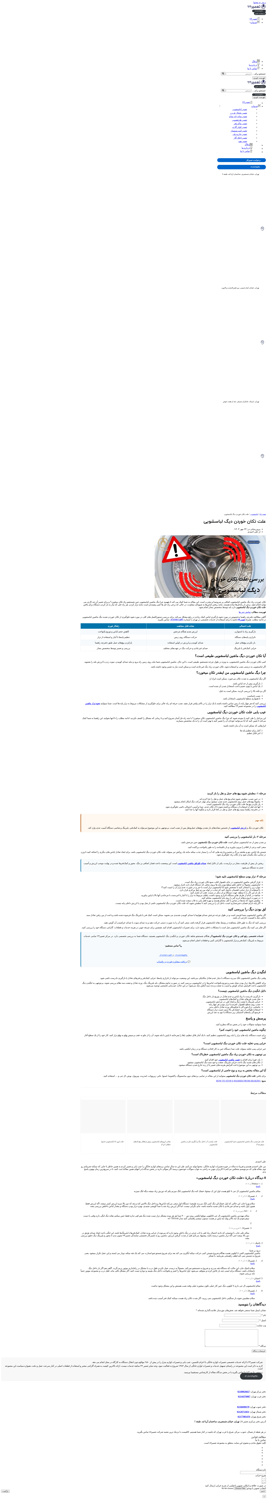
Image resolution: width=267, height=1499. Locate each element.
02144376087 (244, 1396)
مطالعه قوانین (258, 1437)
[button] (249, 22)
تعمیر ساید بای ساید (238, 116)
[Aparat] (259, 1456)
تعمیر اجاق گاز (240, 138)
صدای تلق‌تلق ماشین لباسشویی (191, 863)
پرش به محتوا (259, 2)
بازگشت (5, 1491)
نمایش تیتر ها (245, 612)
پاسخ (258, 1186)
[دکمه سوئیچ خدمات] (219, 106)
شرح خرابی (260, 1475)
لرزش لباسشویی (238, 828)
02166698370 (243, 1407)
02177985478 (244, 1416)
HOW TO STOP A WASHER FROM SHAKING (238, 1081)
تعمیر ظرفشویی (239, 120)
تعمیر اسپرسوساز (239, 131)
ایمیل (262, 1320)
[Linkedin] (259, 1465)
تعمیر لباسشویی (239, 109)
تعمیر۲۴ (241, 619)
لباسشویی (254, 514)
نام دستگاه (261, 1470)
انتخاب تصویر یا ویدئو (256, 1488)
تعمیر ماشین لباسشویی (229, 1060)
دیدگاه (262, 1346)
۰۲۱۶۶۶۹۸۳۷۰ (259, 11)
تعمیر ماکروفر (240, 123)
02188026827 (244, 1391)
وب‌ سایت (261, 1325)
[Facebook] (259, 1462)
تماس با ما (260, 1440)
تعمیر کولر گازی (239, 127)
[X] (259, 1459)
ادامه (263, 1491)
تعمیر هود (242, 141)
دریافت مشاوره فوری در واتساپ (172, 962)
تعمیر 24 (262, 514)
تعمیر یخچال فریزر (238, 113)
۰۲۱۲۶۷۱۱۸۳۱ (166, 955)
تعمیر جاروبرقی (240, 134)
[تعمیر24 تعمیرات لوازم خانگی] (256, 8)
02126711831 (243, 1412)
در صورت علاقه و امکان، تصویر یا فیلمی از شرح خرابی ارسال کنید (235, 1485)
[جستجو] (223, 73)
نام (264, 1315)
